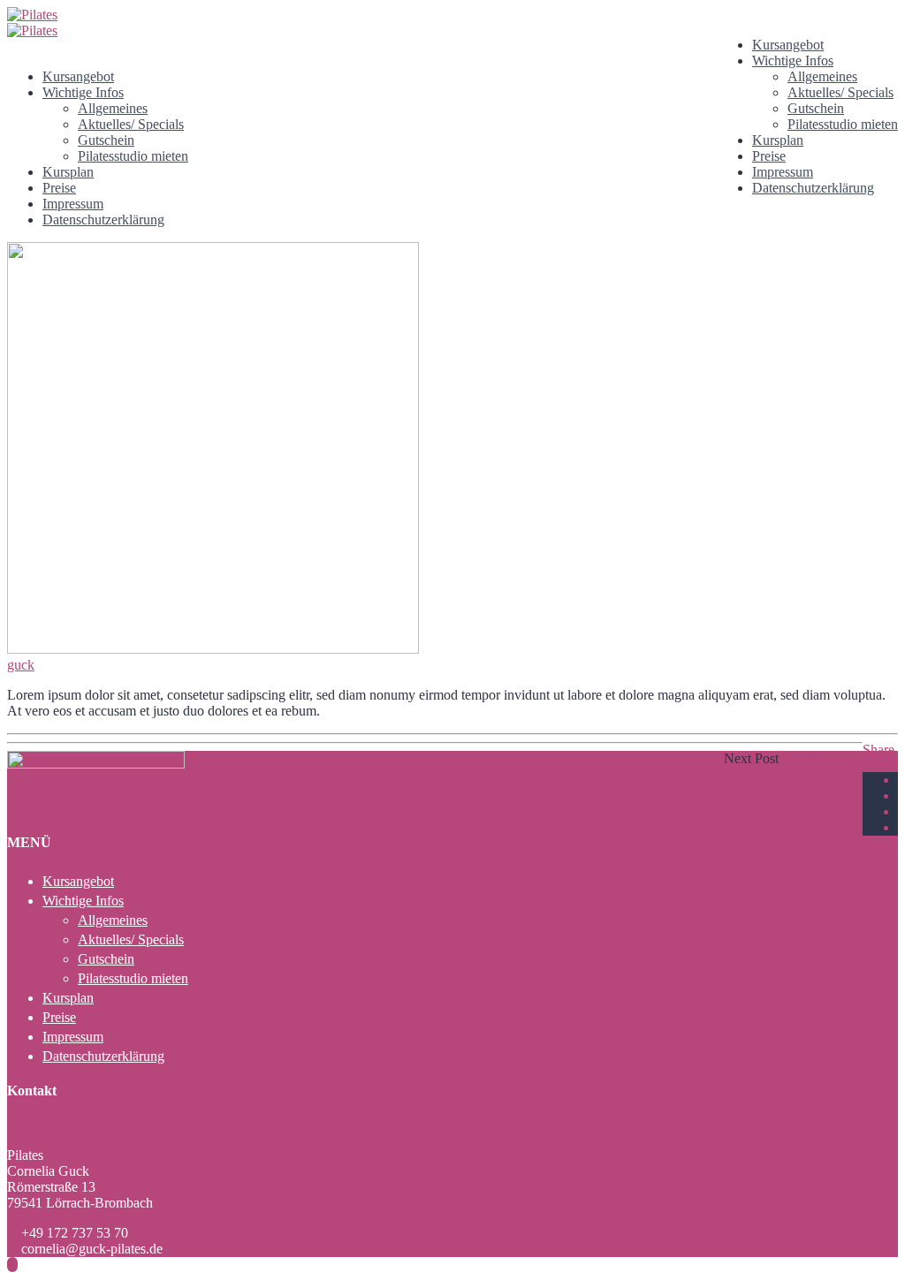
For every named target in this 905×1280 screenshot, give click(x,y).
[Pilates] (32, 14)
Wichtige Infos (792, 60)
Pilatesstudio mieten (842, 124)
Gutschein (815, 108)
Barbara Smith (821, 758)
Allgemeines (822, 76)
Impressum (782, 171)
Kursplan (777, 140)
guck (20, 664)
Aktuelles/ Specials (840, 92)
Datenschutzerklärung (813, 187)
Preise (769, 155)
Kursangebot (788, 44)
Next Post (751, 758)
